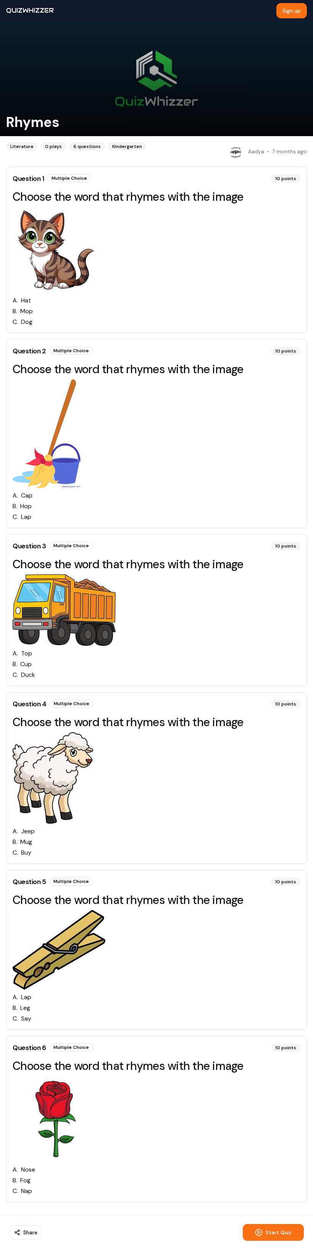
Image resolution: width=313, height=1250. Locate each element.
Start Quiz (279, 1232)
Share (30, 1232)
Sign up (291, 10)
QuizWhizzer (30, 11)
